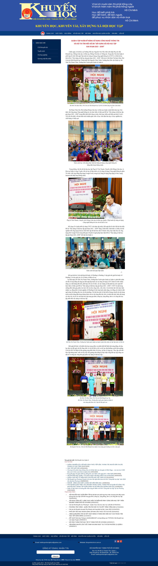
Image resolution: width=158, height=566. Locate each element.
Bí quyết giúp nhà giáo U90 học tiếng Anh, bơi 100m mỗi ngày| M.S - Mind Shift (90, 473)
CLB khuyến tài (43, 47)
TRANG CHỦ (50, 33)
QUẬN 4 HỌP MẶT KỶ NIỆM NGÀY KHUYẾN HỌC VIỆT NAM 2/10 (86, 477)
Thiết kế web (113, 563)
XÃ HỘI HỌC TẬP (78, 33)
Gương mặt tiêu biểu (44, 58)
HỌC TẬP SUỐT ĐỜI (73, 468)
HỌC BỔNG (67, 33)
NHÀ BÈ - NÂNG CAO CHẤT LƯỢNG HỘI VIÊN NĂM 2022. (84, 483)
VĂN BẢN (114, 33)
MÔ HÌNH (88, 33)
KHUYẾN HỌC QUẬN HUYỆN (101, 33)
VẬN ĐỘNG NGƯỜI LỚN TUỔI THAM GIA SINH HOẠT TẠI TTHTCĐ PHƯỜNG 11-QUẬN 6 (95, 524)
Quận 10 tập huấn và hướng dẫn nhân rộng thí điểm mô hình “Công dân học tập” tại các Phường (95, 488)
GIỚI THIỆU (59, 33)
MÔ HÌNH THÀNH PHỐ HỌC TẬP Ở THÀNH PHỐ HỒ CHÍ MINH (88, 522)
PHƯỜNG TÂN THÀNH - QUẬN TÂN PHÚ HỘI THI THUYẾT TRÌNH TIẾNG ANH (92, 507)
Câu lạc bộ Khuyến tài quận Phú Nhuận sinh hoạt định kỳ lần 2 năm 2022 (90, 509)
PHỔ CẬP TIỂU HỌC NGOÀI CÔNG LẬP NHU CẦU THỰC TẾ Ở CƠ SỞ (90, 511)
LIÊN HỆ (121, 33)
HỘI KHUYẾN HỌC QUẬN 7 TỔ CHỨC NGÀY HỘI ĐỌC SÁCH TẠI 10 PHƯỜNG (90, 475)
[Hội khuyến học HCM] (79, 15)
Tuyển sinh (41, 51)
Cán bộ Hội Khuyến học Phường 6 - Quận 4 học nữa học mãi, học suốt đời (90, 504)
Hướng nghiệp (42, 55)
